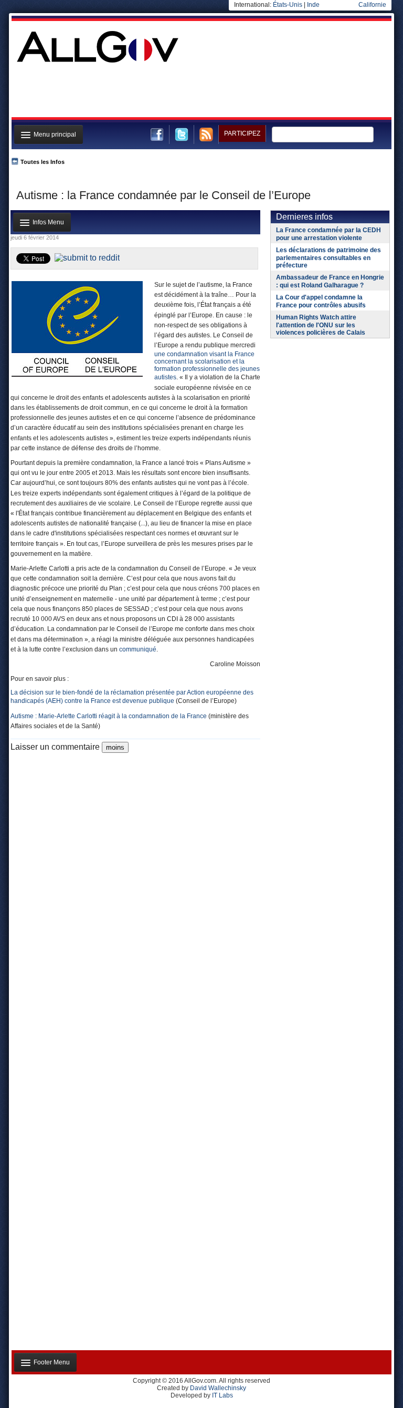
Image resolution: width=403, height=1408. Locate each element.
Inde (313, 4)
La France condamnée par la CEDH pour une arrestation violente (328, 234)
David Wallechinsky (218, 1388)
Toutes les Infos (42, 162)
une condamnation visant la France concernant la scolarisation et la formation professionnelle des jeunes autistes (207, 365)
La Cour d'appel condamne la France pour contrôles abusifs (321, 301)
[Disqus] (135, 884)
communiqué (137, 649)
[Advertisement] (200, 91)
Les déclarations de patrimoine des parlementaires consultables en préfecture (328, 257)
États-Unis (287, 4)
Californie (372, 4)
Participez (242, 133)
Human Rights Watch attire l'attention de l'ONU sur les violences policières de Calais (320, 325)
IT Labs (222, 1395)
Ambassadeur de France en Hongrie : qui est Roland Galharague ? (330, 281)
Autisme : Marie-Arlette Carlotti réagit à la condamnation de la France (108, 716)
